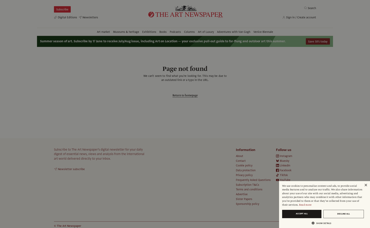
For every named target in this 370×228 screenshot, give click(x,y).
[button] (323, 223)
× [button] (365, 185)
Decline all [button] (343, 213)
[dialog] (324, 204)
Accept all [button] (302, 213)
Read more (305, 205)
